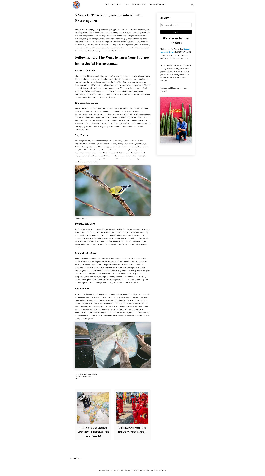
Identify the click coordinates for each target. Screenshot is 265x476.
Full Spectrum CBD (96, 270)
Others (76, 378)
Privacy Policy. (76, 458)
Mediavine (162, 470)
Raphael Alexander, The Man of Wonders (87, 374)
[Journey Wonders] (76, 5)
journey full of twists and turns (93, 108)
